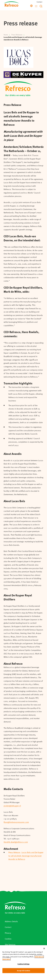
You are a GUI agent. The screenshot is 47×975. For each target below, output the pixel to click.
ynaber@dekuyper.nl (12, 805)
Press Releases (16, 34)
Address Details (11, 921)
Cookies (8, 938)
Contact (39, 2)
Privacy (8, 933)
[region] (23, 960)
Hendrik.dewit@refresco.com (16, 842)
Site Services (10, 944)
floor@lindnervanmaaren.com (16, 822)
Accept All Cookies (23, 970)
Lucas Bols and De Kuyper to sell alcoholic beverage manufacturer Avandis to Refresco (23, 38)
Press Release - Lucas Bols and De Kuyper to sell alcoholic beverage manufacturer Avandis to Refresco (25, 855)
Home (6, 34)
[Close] (44, 948)
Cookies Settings (23, 964)
